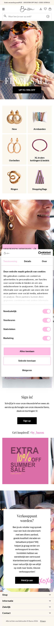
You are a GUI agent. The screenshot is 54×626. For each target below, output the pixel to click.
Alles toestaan (27, 351)
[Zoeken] (48, 16)
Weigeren (27, 370)
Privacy (43, 621)
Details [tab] (27, 261)
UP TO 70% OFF (27, 90)
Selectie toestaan (27, 360)
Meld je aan (27, 580)
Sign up (27, 420)
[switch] (46, 320)
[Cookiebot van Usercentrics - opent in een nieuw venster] (38, 253)
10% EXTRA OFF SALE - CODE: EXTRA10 (36, 2)
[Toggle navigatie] (4, 9)
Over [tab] (44, 261)
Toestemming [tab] (10, 261)
